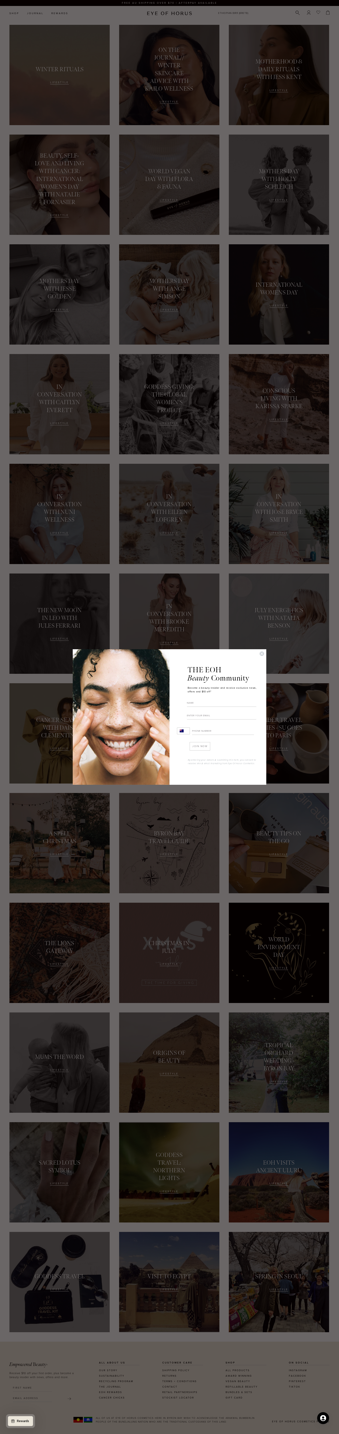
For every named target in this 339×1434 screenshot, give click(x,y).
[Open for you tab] (323, 1418)
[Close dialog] (261, 653)
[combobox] (183, 730)
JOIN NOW (199, 746)
